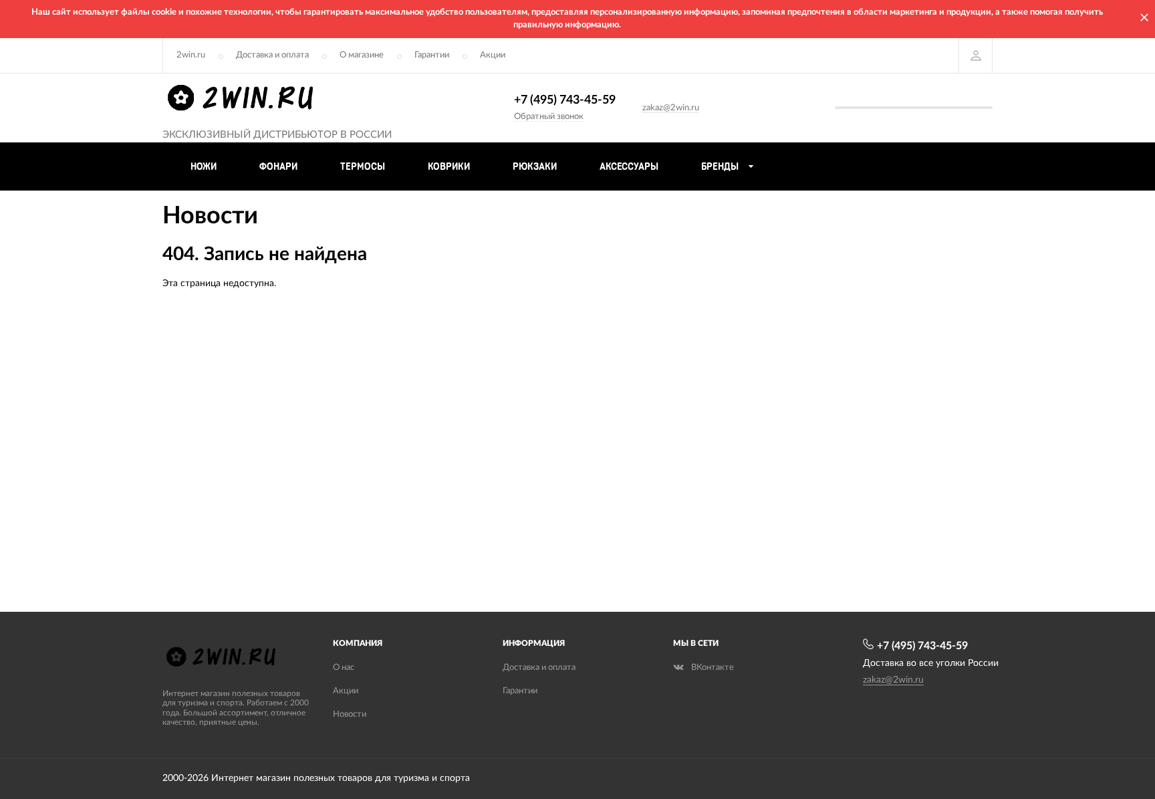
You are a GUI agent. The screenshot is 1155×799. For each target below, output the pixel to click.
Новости (349, 714)
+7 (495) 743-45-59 (565, 100)
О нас (343, 667)
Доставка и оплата (272, 55)
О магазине (362, 55)
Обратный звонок (549, 116)
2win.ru (190, 55)
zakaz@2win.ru (670, 108)
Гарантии (431, 55)
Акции (492, 55)
